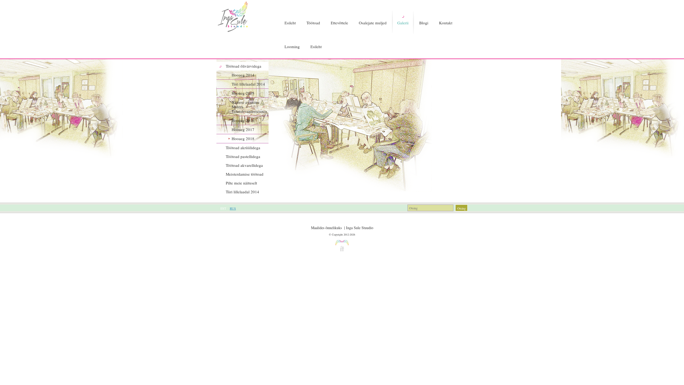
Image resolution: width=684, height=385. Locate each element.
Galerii (403, 22)
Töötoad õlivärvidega (243, 66)
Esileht (290, 22)
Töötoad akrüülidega (243, 147)
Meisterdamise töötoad (244, 174)
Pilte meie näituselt (241, 183)
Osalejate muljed (373, 22)
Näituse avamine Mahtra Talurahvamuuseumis (249, 106)
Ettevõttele (339, 22)
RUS (233, 208)
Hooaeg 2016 (243, 120)
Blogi (423, 22)
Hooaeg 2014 (243, 75)
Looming (292, 46)
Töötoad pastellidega (243, 156)
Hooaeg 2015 (243, 93)
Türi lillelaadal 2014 (248, 84)
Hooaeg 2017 (243, 129)
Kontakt (445, 22)
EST (223, 208)
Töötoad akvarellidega (244, 165)
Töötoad (313, 22)
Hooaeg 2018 (243, 138)
